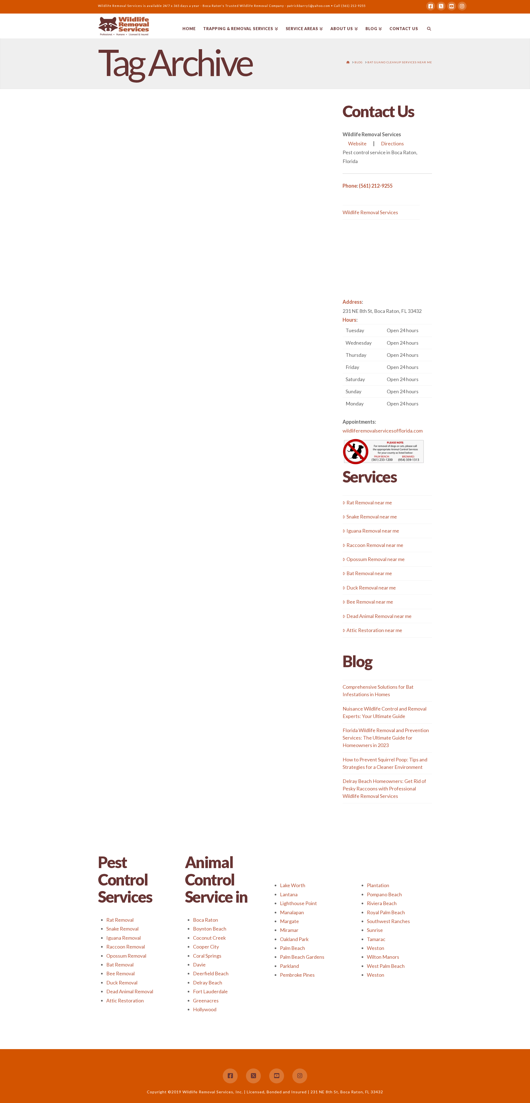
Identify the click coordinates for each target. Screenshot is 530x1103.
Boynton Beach (209, 929)
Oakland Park (294, 939)
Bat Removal (120, 964)
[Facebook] (430, 6)
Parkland (289, 966)
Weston (375, 948)
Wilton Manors (383, 957)
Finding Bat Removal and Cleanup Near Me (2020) (149, 153)
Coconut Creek (209, 938)
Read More (118, 359)
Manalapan (292, 912)
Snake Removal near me (371, 516)
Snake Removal (122, 929)
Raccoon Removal (125, 947)
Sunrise (375, 930)
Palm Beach (292, 948)
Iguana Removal (123, 938)
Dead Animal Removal (129, 991)
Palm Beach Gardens (302, 957)
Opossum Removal (126, 956)
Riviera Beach (382, 903)
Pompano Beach (384, 894)
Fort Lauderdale (210, 991)
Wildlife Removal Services (370, 212)
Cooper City (206, 947)
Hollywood (204, 1009)
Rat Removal (120, 920)
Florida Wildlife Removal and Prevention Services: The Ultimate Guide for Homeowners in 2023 (386, 737)
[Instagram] (462, 6)
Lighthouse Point (298, 903)
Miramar (289, 930)
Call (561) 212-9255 (349, 5)
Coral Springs (207, 956)
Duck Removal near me (371, 588)
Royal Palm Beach (386, 912)
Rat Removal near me (369, 502)
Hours (349, 320)
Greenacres (206, 1000)
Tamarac (376, 939)
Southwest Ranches (388, 921)
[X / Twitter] (441, 6)
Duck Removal (121, 982)
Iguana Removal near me (372, 531)
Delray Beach (207, 982)
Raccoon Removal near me (374, 545)
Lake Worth (292, 885)
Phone (350, 186)
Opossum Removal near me (375, 559)
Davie (199, 964)
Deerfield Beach (211, 973)
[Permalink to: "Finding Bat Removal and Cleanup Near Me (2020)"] (151, 235)
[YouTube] (451, 6)
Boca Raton (205, 920)
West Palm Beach (386, 966)
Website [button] (357, 143)
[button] (387, 367)
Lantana (289, 894)
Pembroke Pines (297, 975)
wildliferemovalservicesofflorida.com (383, 431)
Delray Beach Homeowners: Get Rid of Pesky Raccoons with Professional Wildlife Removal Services (384, 788)
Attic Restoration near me (374, 630)
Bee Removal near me (369, 602)
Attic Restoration (125, 1000)
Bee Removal (120, 973)
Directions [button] (392, 143)
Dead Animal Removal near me (379, 616)
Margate (289, 921)
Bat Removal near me (369, 573)
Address (352, 302)
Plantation (378, 885)
